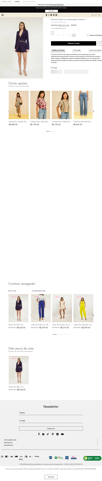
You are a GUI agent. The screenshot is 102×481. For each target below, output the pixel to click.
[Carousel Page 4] (65, 334)
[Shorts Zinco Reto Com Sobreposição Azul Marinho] (19, 370)
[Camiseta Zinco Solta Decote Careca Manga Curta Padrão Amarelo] (62, 105)
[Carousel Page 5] (68, 334)
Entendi (51, 477)
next (93, 111)
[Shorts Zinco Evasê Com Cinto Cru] (62, 308)
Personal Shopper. (54, 5)
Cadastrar (51, 428)
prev (8, 111)
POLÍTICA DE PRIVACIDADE (87, 469)
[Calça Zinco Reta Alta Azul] (83, 105)
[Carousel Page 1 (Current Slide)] (55, 334)
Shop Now (51, 11)
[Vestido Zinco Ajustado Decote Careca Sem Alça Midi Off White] (19, 105)
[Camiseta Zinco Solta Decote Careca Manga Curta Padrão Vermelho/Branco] (40, 105)
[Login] (96, 15)
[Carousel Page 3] (62, 334)
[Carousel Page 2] (59, 334)
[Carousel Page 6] (71, 334)
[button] (53, 35)
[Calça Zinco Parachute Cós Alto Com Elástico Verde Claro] (83, 308)
